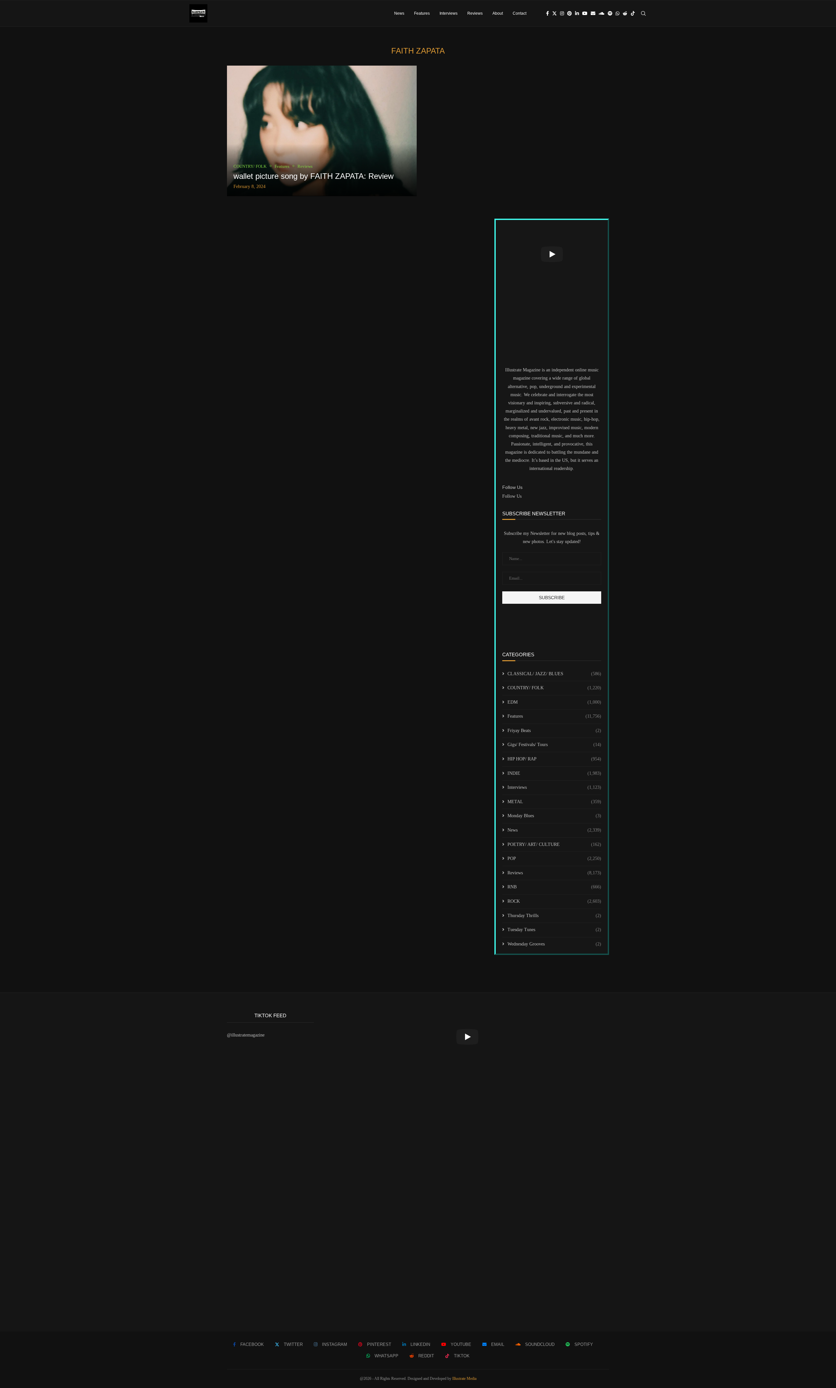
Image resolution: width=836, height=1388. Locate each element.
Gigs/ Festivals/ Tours (554, 744)
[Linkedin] (577, 13)
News (399, 13)
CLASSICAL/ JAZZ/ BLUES (554, 673)
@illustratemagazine (246, 1035)
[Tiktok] (633, 13)
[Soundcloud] (601, 13)
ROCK (554, 901)
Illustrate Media (464, 1378)
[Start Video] (551, 254)
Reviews (475, 13)
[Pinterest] (569, 13)
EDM (554, 702)
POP (554, 858)
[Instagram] (562, 13)
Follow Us (512, 496)
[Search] (643, 13)
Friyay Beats (554, 730)
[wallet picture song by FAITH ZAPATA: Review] (322, 131)
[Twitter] (554, 13)
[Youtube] (584, 13)
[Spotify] (610, 13)
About (497, 13)
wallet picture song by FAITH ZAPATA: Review (313, 176)
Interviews (449, 13)
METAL (554, 801)
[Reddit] (625, 13)
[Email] (593, 13)
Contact (519, 13)
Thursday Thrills (554, 915)
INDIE (554, 773)
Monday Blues (554, 815)
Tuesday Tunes (554, 929)
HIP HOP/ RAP (554, 758)
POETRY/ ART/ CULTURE (554, 844)
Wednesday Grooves (554, 944)
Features (422, 13)
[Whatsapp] (617, 13)
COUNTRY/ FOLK (554, 687)
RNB (554, 886)
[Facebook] (547, 13)
